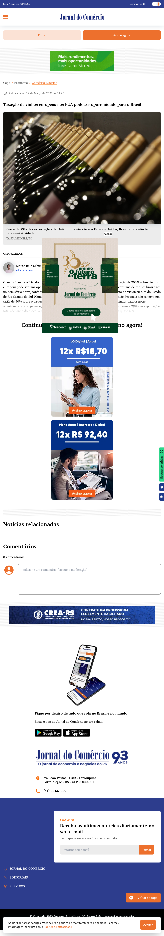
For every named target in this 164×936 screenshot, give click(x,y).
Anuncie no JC (137, 3)
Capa (6, 83)
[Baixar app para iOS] (161, 487)
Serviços (17, 886)
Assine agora (121, 35)
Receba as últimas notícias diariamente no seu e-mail (107, 829)
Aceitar (148, 925)
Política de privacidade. (58, 926)
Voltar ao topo (148, 898)
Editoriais (19, 877)
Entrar (42, 35)
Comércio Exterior (44, 83)
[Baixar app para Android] (161, 496)
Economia (21, 83)
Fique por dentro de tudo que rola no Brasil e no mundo (81, 713)
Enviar (146, 850)
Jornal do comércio (27, 868)
